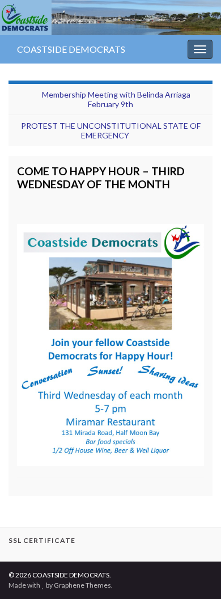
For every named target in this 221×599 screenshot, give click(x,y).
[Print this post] (195, 200)
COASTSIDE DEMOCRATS (71, 49)
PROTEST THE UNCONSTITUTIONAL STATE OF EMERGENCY (111, 130)
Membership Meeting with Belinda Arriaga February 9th (116, 99)
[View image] (110, 342)
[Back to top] (195, 573)
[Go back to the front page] (110, 17)
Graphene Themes (82, 585)
